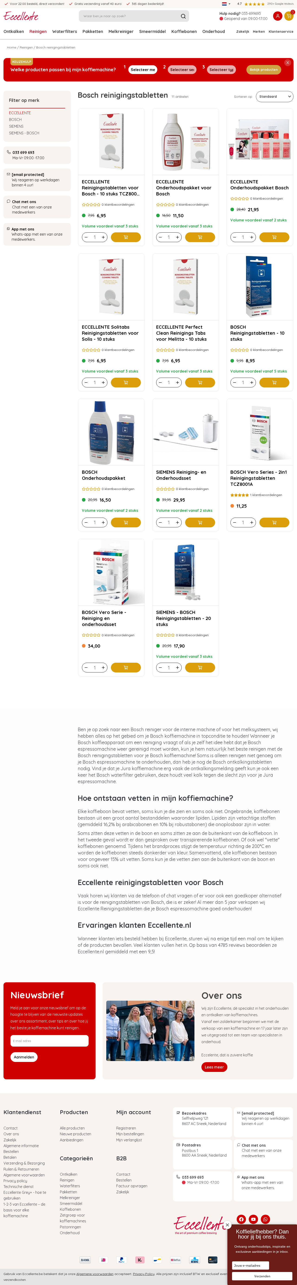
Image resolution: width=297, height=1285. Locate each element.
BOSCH (15, 119)
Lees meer (214, 1067)
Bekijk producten (264, 70)
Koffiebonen (184, 31)
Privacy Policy (144, 1274)
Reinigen (38, 31)
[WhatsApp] (265, 1219)
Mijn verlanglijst (129, 1140)
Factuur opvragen (131, 1186)
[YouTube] (253, 1219)
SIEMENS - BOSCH (24, 133)
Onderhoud (70, 1232)
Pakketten (93, 31)
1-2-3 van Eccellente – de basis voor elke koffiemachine (24, 1210)
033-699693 (251, 13)
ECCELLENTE (20, 112)
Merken (259, 31)
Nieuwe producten (75, 1134)
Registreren (126, 1128)
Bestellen (11, 1151)
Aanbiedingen (71, 1140)
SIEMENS (16, 126)
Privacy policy (15, 1180)
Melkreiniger (121, 31)
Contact (10, 1128)
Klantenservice (281, 31)
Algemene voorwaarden (24, 1175)
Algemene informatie (21, 1145)
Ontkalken (13, 31)
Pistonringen (70, 1227)
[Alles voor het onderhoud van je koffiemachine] (201, 1225)
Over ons (11, 1134)
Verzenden (262, 1276)
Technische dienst (18, 1186)
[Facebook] (241, 1219)
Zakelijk (242, 31)
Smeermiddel (152, 31)
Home (11, 47)
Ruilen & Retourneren (21, 1169)
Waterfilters (64, 31)
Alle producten (72, 1128)
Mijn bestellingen (130, 1134)
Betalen (9, 1157)
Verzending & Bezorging (24, 1163)
